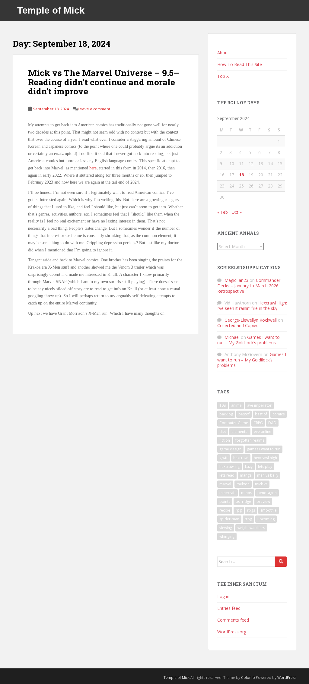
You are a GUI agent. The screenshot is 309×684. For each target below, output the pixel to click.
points (224, 501)
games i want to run (263, 449)
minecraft (227, 492)
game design (230, 449)
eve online (262, 431)
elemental (239, 431)
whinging (226, 536)
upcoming (266, 519)
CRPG (258, 422)
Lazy (249, 466)
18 (241, 175)
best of (261, 414)
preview (263, 501)
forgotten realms (249, 440)
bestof (244, 414)
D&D (272, 422)
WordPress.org (231, 632)
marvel (225, 484)
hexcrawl (240, 457)
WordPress (286, 677)
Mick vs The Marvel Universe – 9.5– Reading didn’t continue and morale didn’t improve (103, 82)
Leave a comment (94, 109)
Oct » (236, 212)
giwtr (223, 457)
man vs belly (267, 475)
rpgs (251, 510)
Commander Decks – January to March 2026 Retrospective (248, 285)
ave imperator (259, 405)
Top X (223, 76)
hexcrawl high (265, 457)
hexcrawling (229, 466)
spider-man (229, 519)
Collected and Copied (238, 325)
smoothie (268, 510)
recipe (224, 510)
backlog (226, 414)
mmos (246, 492)
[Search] (281, 561)
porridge (243, 501)
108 (222, 405)
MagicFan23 (236, 280)
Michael (232, 337)
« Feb (222, 212)
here (93, 168)
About (223, 52)
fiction (224, 440)
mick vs (261, 484)
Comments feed (233, 620)
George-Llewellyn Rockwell (251, 320)
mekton (243, 484)
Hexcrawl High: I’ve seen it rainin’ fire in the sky (252, 305)
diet (222, 431)
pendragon (267, 492)
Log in (223, 596)
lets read (226, 475)
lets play (265, 466)
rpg (239, 510)
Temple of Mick (50, 10)
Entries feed (229, 608)
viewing (225, 527)
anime (236, 405)
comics (278, 414)
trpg (248, 519)
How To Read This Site (239, 64)
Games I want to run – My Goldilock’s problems (248, 339)
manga (246, 475)
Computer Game (233, 422)
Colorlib (248, 677)
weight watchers (251, 527)
